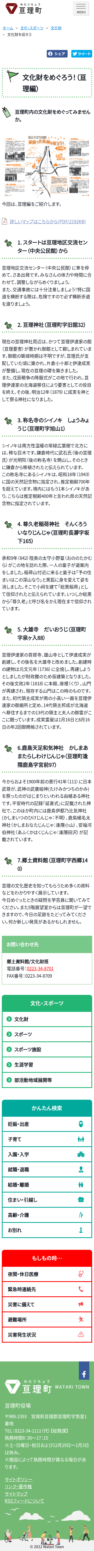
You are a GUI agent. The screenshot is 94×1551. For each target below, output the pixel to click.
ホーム (8, 27)
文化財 (56, 27)
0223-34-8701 (40, 968)
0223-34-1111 (28, 1430)
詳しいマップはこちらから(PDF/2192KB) (48, 221)
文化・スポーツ (31, 27)
